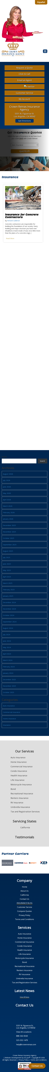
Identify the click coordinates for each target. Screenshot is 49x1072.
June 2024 (7, 641)
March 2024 (7, 660)
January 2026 (8, 519)
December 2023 (9, 679)
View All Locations (23, 1032)
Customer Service (24, 93)
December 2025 (9, 525)
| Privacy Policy (23, 1060)
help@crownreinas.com (26, 1044)
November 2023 (9, 686)
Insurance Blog (24, 903)
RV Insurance (17, 802)
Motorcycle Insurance (21, 784)
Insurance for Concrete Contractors (22, 216)
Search (4, 457)
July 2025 (6, 557)
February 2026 (9, 512)
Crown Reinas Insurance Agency (24, 1055)
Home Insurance (9, 718)
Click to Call (24, 74)
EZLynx (26, 1058)
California (24, 895)
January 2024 (8, 673)
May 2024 (7, 647)
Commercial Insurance (11, 712)
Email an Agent (24, 80)
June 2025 (7, 564)
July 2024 (6, 634)
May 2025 (7, 570)
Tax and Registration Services (25, 811)
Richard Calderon (13, 221)
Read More (10, 238)
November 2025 (9, 532)
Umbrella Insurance (20, 807)
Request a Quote (24, 67)
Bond (13, 789)
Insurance (7, 725)
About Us (24, 891)
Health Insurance (19, 775)
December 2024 (9, 602)
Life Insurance (17, 780)
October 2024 (8, 615)
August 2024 (8, 628)
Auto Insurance (9, 706)
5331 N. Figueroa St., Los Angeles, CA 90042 (25, 1026)
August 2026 (8, 474)
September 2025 (9, 544)
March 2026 (7, 506)
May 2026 (7, 493)
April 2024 (7, 654)
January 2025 (8, 596)
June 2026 (7, 487)
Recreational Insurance (22, 793)
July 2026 (6, 480)
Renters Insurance (19, 798)
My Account (24, 99)
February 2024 (9, 666)
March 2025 (7, 583)
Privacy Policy (24, 915)
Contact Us (24, 899)
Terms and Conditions (24, 919)
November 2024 (9, 609)
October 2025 (8, 538)
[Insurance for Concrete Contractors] (23, 198)
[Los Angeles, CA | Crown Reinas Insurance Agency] (13, 49)
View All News (24, 997)
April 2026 (7, 499)
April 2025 (7, 577)
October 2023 (8, 692)
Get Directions (24, 120)
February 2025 (9, 589)
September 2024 (9, 622)
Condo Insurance (19, 771)
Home (24, 887)
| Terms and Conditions (38, 1060)
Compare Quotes (24, 911)
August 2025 (8, 551)
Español (41, 2)
